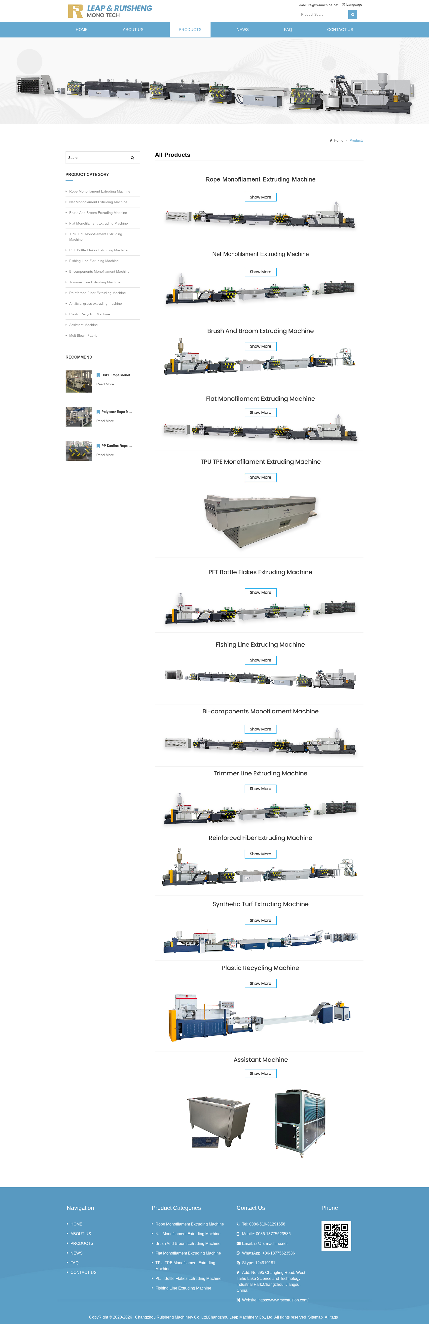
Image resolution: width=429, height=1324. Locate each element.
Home (338, 140)
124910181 (265, 1263)
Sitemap (315, 1317)
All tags (331, 1317)
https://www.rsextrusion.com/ (283, 1300)
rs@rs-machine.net (323, 5)
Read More (105, 384)
